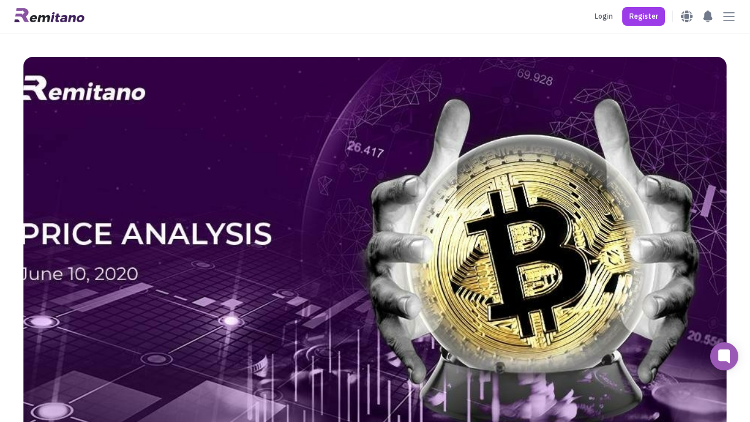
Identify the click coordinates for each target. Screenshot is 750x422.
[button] (643, 16)
